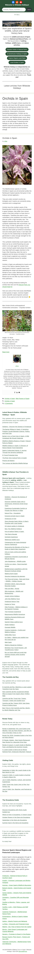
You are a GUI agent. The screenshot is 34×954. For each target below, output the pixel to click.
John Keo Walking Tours (12, 599)
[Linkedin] (17, 392)
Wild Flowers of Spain (22, 398)
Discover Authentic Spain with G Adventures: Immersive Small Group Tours (16, 503)
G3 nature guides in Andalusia (14, 526)
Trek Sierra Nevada (11, 534)
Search (29, 9)
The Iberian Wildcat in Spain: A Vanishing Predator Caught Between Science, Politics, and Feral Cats (16, 431)
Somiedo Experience (11, 537)
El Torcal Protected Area (10, 455)
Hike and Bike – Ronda (12, 588)
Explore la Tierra (10, 604)
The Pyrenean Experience (13, 611)
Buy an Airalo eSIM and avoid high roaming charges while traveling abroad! (15, 654)
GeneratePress (23, 951)
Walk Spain (8, 642)
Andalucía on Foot (10, 518)
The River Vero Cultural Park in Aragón (14, 458)
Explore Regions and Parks (17, 58)
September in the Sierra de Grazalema (14, 820)
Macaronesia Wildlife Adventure (15, 614)
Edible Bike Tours (10, 635)
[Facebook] (14, 392)
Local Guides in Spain (17, 62)
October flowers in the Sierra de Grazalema (16, 817)
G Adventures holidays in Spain (17, 54)
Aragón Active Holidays (12, 596)
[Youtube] (19, 392)
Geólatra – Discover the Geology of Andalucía (16, 426)
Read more (5, 352)
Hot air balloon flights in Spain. (14, 531)
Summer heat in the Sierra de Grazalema (15, 823)
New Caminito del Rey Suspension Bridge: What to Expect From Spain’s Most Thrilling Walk (15, 694)
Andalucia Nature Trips (12, 601)
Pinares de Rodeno (8, 460)
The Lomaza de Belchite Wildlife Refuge (15, 463)
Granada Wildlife (10, 627)
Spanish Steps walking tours (14, 622)
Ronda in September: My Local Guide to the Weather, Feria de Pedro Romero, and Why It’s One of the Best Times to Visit (16, 731)
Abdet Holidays (10, 624)
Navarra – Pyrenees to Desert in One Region (16, 934)
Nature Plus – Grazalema (13, 513)
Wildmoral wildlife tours (12, 539)
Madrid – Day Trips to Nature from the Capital (16, 927)
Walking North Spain (11, 573)
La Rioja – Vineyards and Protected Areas (15, 924)
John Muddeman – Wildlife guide (15, 561)
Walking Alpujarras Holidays (13, 645)
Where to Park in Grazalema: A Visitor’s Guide (16, 814)
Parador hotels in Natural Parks (17, 49)
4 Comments (9, 403)
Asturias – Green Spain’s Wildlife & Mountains (16, 885)
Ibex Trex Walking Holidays (13, 529)
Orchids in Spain (9, 138)
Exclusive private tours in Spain (14, 516)
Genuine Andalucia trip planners (15, 576)
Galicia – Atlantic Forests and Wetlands (14, 921)
